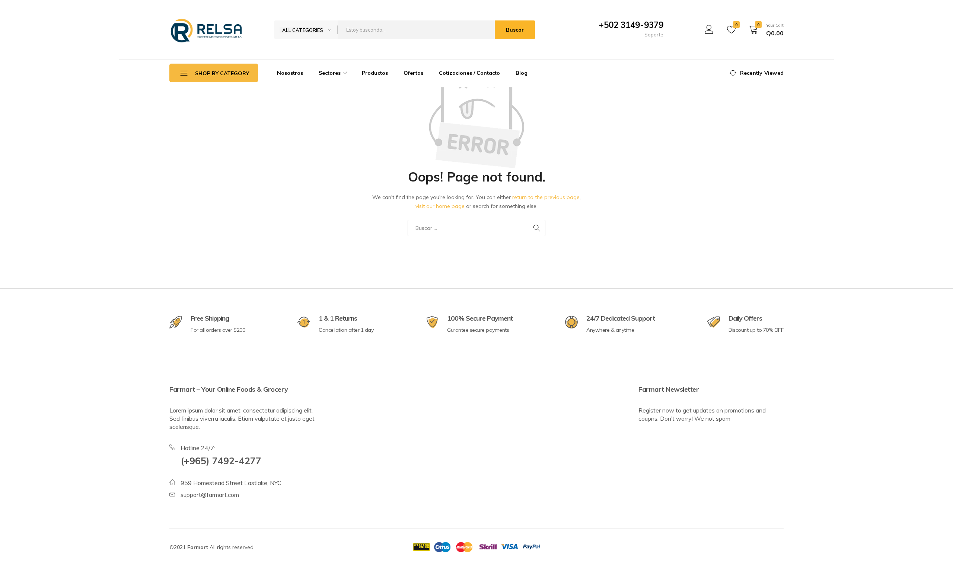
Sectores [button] (330, 73)
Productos (375, 73)
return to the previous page (546, 197)
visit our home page (440, 206)
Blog (522, 73)
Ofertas (413, 73)
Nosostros (290, 73)
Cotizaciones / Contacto (469, 73)
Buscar (515, 29)
